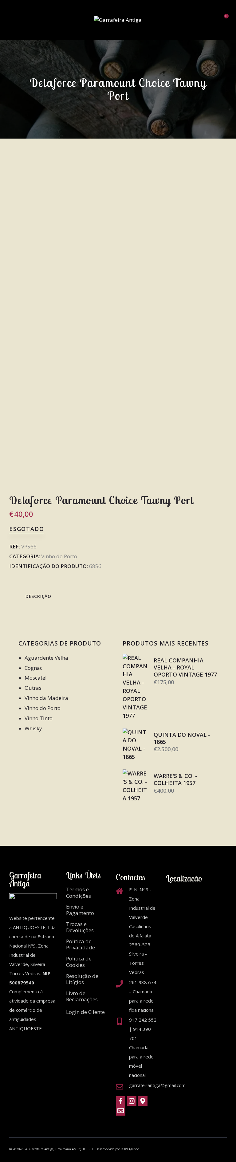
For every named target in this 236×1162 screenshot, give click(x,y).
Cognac (33, 667)
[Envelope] (120, 1111)
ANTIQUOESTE (83, 1149)
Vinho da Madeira (46, 697)
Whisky (33, 728)
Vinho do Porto (59, 556)
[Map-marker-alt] (143, 1101)
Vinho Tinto (39, 718)
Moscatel (36, 677)
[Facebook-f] (120, 1101)
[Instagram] (131, 1101)
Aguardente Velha (46, 657)
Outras (33, 687)
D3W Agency (130, 1149)
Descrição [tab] (38, 596)
